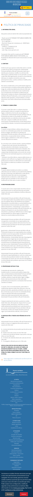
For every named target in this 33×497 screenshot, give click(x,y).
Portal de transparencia (17, 388)
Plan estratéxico (16, 386)
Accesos (24, 2)
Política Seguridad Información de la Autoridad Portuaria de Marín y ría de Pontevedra (16, 405)
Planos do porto (16, 417)
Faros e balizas (16, 412)
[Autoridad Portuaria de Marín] (26, 8)
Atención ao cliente (16, 467)
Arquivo (16, 393)
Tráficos (16, 390)
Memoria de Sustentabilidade (16, 439)
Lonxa (16, 426)
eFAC (14, 2)
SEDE (8, 2)
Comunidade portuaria (16, 460)
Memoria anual (16, 438)
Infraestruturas (16, 408)
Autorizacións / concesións (16, 453)
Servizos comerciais (16, 451)
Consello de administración (16, 383)
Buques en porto (16, 422)
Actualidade (16, 431)
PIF (11, 2)
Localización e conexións (16, 392)
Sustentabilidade (16, 463)
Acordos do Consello (16, 434)
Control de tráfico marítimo (16, 457)
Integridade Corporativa (16, 401)
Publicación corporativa (17, 441)
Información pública (16, 445)
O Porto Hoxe (16, 420)
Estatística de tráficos (16, 427)
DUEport (19, 2)
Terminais (16, 410)
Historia (16, 395)
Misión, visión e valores (16, 397)
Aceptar (24, 494)
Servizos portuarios (17, 450)
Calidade (16, 465)
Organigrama (16, 384)
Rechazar (9, 494)
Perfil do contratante (16, 436)
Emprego (16, 443)
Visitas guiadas (16, 469)
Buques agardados (16, 424)
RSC (16, 402)
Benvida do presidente (16, 381)
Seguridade (16, 462)
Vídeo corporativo (16, 399)
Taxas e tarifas (16, 455)
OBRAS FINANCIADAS (16, 414)
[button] (27, 13)
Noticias (16, 432)
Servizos (16, 448)
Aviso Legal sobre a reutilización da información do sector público (18, 359)
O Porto (16, 379)
